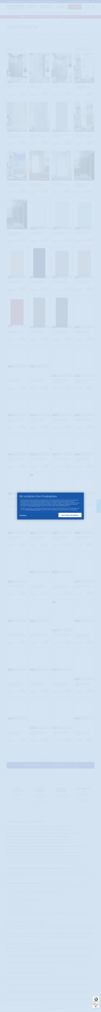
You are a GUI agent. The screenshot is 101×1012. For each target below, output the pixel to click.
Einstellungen (22, 515)
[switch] (96, 1006)
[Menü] (99, 997)
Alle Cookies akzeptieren (70, 515)
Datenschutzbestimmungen (33, 509)
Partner (62, 504)
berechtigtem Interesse (34, 505)
